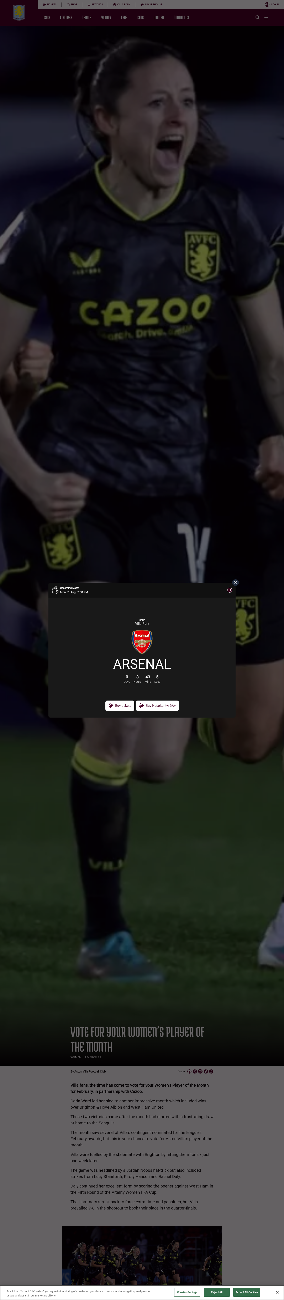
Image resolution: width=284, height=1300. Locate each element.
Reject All (216, 1292)
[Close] (277, 1292)
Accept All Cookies (247, 1292)
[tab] (229, 590)
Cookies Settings (187, 1292)
